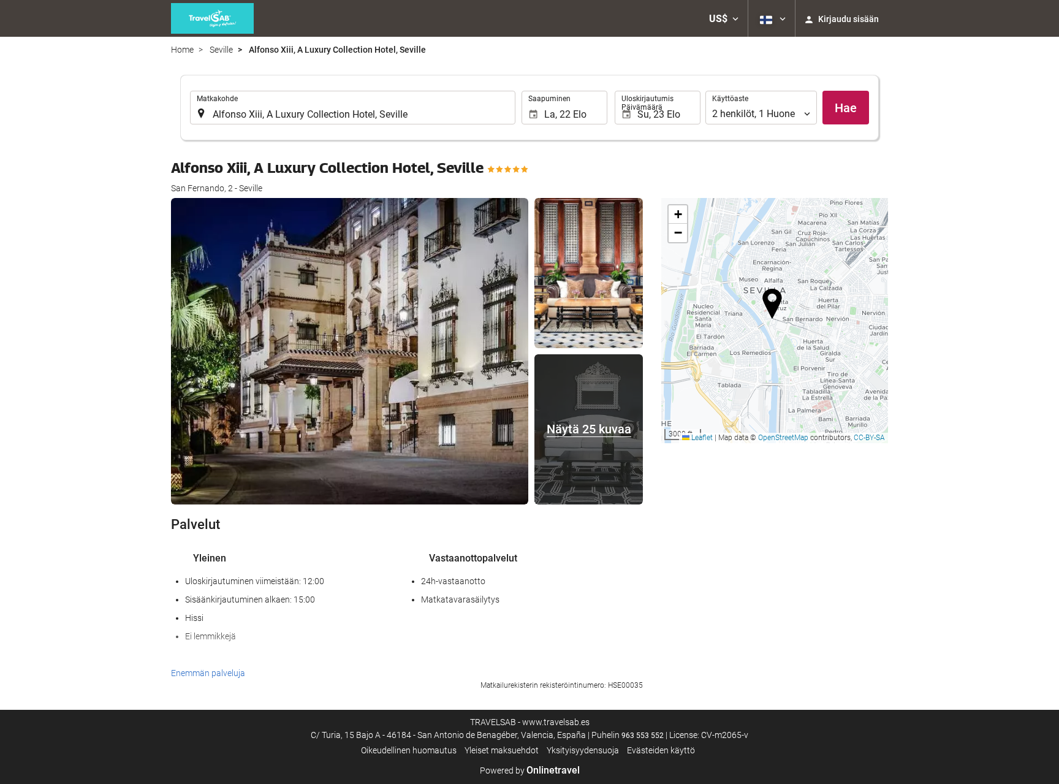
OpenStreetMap (783, 437)
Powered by (530, 770)
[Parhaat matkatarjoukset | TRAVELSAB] (212, 18)
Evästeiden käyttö (661, 750)
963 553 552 (642, 735)
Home (182, 50)
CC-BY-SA (869, 437)
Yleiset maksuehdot (502, 750)
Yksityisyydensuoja (583, 750)
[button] (724, 18)
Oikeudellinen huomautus (409, 750)
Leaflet (701, 437)
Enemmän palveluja (208, 673)
